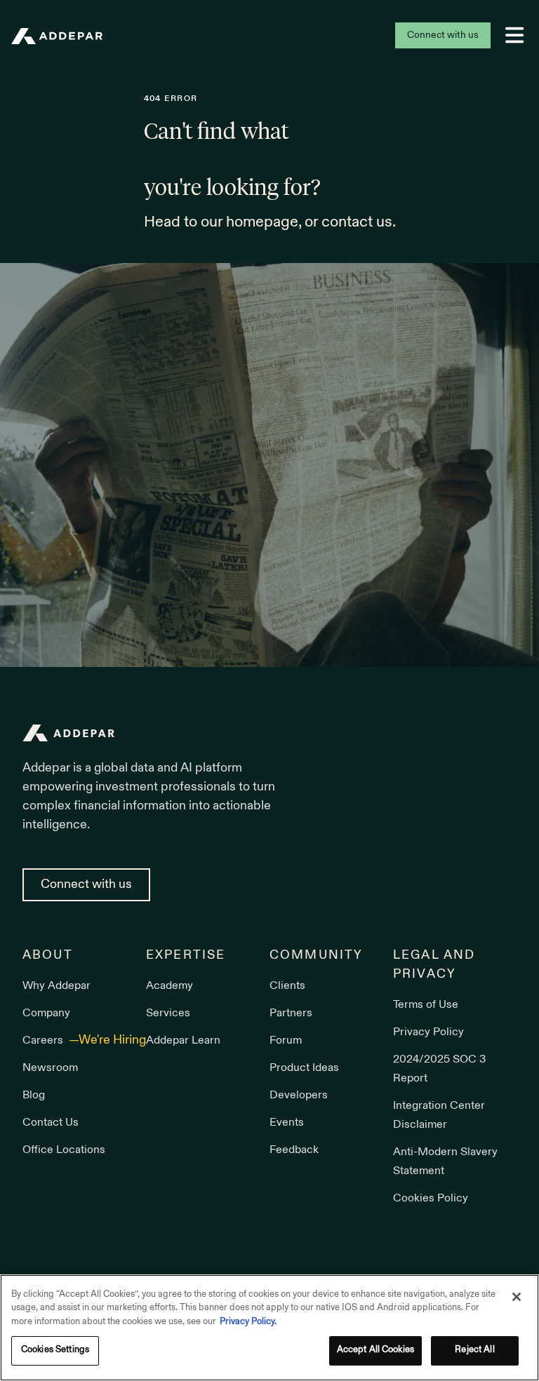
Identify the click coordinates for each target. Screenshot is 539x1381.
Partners (291, 1013)
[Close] (516, 1296)
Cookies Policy (430, 1199)
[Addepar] (56, 36)
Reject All (474, 1350)
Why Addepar (56, 986)
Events (287, 1123)
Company (46, 1013)
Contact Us (50, 1123)
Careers (44, 1041)
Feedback (294, 1150)
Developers (299, 1095)
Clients (287, 986)
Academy (169, 986)
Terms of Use (425, 1005)
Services (168, 1013)
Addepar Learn (183, 1041)
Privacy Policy (428, 1032)
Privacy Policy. (248, 1322)
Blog (33, 1095)
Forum (286, 1041)
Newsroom (50, 1068)
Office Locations (63, 1150)
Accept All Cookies (375, 1350)
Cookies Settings (55, 1350)
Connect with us (443, 35)
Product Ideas (304, 1068)
